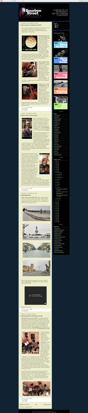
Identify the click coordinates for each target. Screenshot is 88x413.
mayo (57, 184)
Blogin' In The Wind (59, 231)
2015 (56, 208)
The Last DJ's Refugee (59, 252)
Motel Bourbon (58, 242)
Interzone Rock (58, 238)
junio (57, 182)
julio (57, 180)
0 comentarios (25, 108)
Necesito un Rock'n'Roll (59, 243)
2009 (56, 218)
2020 (56, 171)
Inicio (36, 404)
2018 (56, 203)
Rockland (57, 248)
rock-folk (56, 147)
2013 (56, 211)
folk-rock (56, 127)
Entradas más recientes (24, 404)
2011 (56, 215)
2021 (56, 169)
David (57, 25)
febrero (57, 198)
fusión (56, 129)
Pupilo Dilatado (58, 245)
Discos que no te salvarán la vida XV (31, 25)
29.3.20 (30, 107)
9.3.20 (30, 398)
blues (26, 110)
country (56, 124)
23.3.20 (30, 188)
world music (57, 154)
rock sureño (57, 146)
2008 (56, 220)
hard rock (57, 132)
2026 (56, 161)
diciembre (58, 172)
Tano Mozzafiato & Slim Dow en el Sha (32, 316)
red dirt (56, 141)
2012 (56, 213)
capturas (56, 120)
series (56, 149)
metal (56, 135)
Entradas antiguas (47, 404)
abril (57, 185)
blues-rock (57, 118)
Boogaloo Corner (58, 233)
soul (56, 153)
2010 (56, 216)
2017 (56, 205)
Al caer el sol (57, 228)
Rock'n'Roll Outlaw (58, 247)
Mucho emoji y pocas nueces (29, 115)
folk (55, 125)
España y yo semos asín (60, 236)
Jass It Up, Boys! (58, 240)
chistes (56, 122)
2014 (56, 210)
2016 (56, 207)
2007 (56, 221)
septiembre (58, 177)
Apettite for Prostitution (59, 230)
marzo (57, 187)
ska (55, 151)
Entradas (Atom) (28, 406)
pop (55, 137)
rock (56, 144)
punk (56, 139)
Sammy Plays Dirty (59, 250)
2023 (56, 166)
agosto (57, 179)
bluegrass (57, 115)
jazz (56, 134)
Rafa (57, 26)
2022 (56, 167)
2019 (56, 202)
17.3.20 (30, 309)
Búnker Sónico (58, 235)
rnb (55, 142)
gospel (56, 130)
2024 (56, 164)
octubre (58, 175)
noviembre (58, 174)
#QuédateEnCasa (26, 195)
